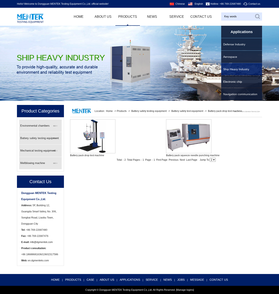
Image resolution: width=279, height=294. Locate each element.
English (199, 3)
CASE (90, 279)
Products (122, 111)
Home (109, 111)
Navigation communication (240, 94)
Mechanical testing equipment (38, 150)
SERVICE (152, 279)
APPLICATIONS (130, 279)
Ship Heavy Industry (236, 69)
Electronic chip (232, 81)
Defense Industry (234, 44)
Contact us (254, 3)
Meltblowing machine (32, 163)
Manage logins (185, 289)
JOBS (181, 279)
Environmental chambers (35, 125)
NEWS (152, 16)
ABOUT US (103, 16)
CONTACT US (219, 279)
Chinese (180, 3)
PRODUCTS (127, 16)
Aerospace (230, 56)
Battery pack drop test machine (225, 111)
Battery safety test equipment (187, 111)
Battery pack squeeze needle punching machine (193, 155)
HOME (79, 16)
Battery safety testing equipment (39, 138)
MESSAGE (197, 279)
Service (176, 16)
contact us (201, 16)
